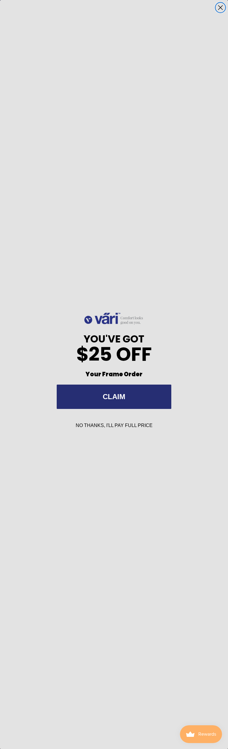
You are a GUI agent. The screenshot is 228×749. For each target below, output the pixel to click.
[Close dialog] (220, 7)
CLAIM (114, 397)
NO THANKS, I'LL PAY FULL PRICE (114, 425)
